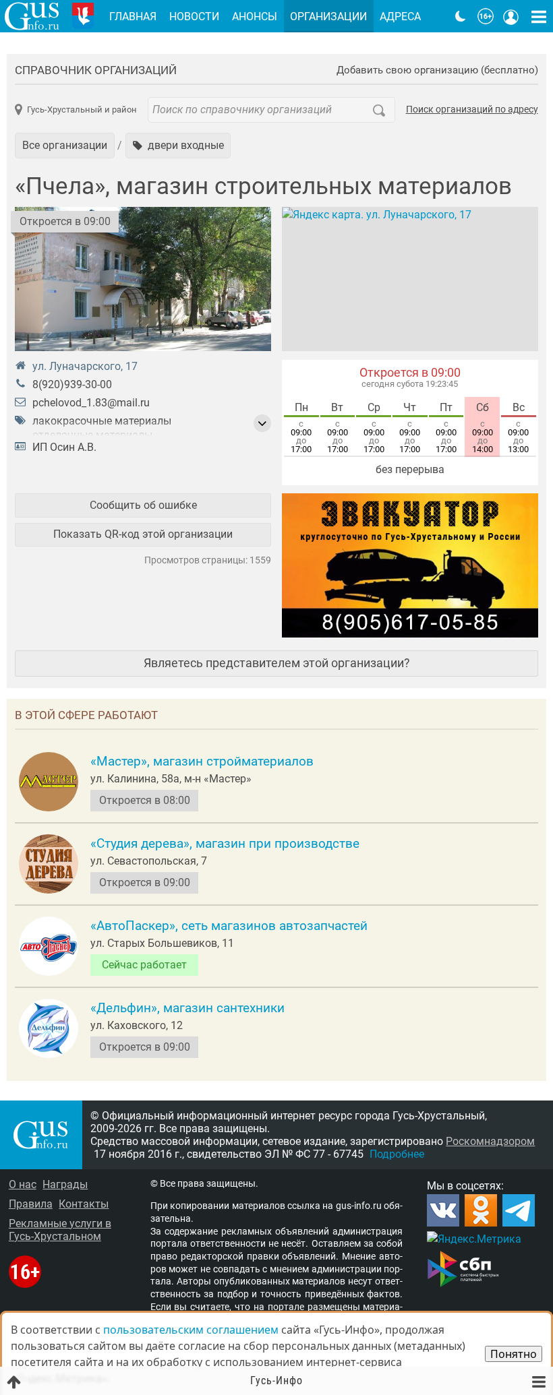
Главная (132, 16)
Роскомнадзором (490, 1141)
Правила (31, 1204)
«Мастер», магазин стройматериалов (202, 761)
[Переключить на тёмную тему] (461, 16)
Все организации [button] (64, 145)
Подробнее (397, 1154)
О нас (22, 1184)
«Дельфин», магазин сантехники (187, 1008)
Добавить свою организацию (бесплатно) (437, 70)
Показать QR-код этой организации (143, 534)
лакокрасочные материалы (101, 420)
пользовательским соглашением (191, 1329)
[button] (178, 145)
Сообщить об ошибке (143, 505)
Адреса (400, 16)
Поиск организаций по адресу (472, 109)
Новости (194, 16)
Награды (65, 1184)
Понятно (513, 1353)
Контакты (84, 1204)
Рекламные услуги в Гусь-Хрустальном (60, 1230)
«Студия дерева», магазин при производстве (224, 843)
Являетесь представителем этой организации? (277, 663)
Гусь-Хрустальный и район (81, 109)
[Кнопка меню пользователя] (511, 16)
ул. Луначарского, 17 (85, 366)
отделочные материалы (92, 435)
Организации (328, 16)
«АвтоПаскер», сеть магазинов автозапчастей (229, 926)
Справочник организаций (96, 70)
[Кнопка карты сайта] (539, 16)
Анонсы (254, 16)
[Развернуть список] (262, 423)
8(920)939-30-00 (72, 384)
